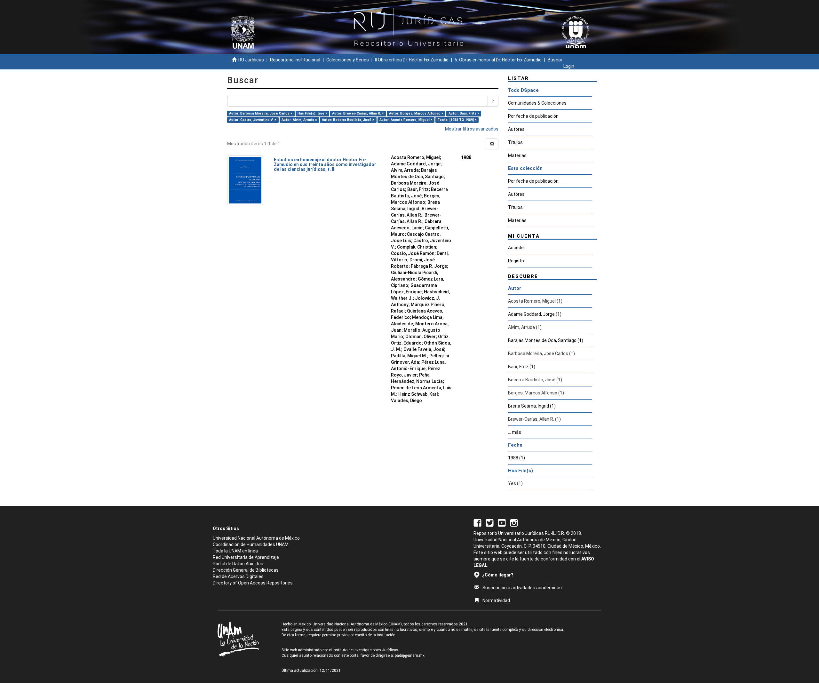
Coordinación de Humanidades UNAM (251, 544)
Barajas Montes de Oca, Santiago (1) (545, 340)
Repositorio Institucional (295, 59)
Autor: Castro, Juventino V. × (252, 120)
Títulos (515, 142)
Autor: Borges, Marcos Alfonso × (416, 113)
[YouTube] (502, 522)
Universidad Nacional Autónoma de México (256, 538)
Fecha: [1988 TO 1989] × (457, 120)
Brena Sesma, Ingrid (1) (532, 406)
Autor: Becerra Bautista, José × (348, 120)
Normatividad (496, 600)
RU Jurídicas (251, 59)
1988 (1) (516, 457)
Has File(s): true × (312, 113)
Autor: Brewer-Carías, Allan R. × (358, 113)
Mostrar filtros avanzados (471, 128)
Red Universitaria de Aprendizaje (246, 557)
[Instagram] (514, 522)
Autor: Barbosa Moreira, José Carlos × (260, 113)
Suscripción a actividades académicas (522, 587)
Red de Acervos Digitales (238, 576)
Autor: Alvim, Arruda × (299, 120)
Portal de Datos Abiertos (238, 563)
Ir (493, 101)
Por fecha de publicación (533, 116)
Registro (517, 260)
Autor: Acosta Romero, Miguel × (406, 120)
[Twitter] (490, 522)
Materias (517, 155)
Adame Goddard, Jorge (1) (534, 314)
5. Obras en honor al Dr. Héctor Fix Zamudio (498, 59)
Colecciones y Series (347, 59)
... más (514, 432)
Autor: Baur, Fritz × (464, 113)
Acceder (516, 247)
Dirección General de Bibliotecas (246, 570)
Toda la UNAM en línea (235, 550)
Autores (516, 129)
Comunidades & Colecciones (537, 103)
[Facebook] (477, 522)
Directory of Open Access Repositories (253, 582)
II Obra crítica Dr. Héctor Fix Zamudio (412, 59)
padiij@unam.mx (410, 655)
